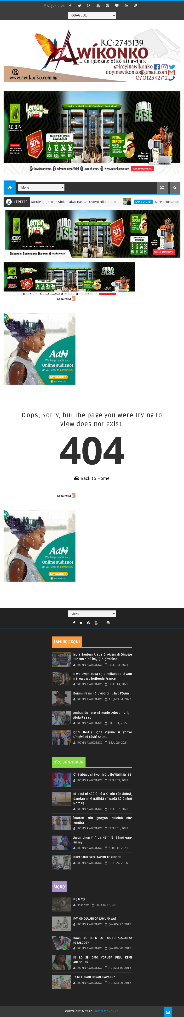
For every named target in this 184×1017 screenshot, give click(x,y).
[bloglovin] (117, 5)
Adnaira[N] (64, 299)
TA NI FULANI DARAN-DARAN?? (94, 977)
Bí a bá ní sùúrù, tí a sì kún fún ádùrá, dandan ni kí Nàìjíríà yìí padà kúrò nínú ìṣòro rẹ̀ (102, 798)
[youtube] (98, 5)
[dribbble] (126, 5)
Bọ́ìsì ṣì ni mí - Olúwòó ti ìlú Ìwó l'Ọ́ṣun (101, 693)
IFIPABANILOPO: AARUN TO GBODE (97, 857)
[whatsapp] (102, 621)
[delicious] (135, 5)
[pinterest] (107, 5)
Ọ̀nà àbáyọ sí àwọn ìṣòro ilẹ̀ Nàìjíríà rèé (102, 775)
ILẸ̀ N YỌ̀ (79, 899)
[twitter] (79, 5)
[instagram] (88, 5)
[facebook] (70, 5)
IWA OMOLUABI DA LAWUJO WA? (94, 919)
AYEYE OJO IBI (125, 201)
